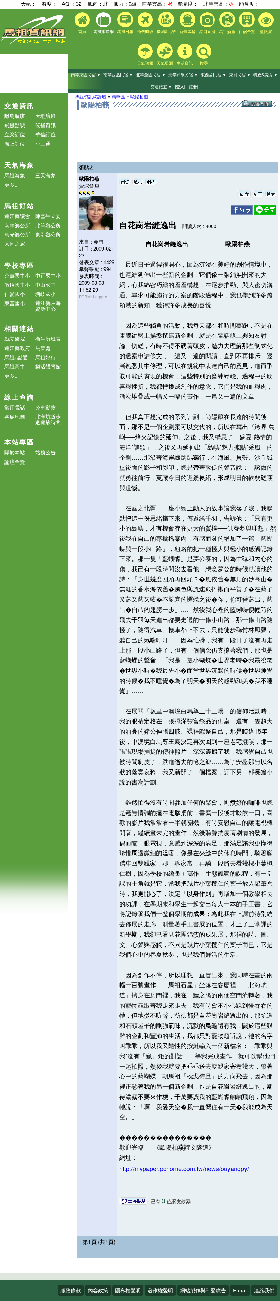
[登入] (180, 86)
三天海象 (45, 175)
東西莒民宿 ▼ (213, 74)
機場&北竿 (166, 31)
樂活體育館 (48, 366)
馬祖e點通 (16, 357)
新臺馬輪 (187, 31)
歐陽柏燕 (139, 96)
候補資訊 (45, 125)
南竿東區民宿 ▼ (86, 74)
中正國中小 (48, 275)
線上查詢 (19, 397)
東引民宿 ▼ (240, 74)
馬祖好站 (19, 205)
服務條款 (70, 1290)
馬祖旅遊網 (103, 31)
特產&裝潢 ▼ (265, 74)
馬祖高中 (14, 366)
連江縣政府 (17, 348)
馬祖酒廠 (227, 31)
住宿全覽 (247, 31)
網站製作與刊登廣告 (203, 1290)
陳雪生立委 (48, 216)
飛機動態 (14, 125)
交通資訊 (19, 105)
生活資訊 (185, 63)
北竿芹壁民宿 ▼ (183, 74)
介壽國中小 (17, 275)
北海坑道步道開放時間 (48, 419)
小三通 (43, 143)
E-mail (240, 1290)
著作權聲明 (160, 1290)
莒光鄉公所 (17, 234)
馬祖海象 (14, 175)
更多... (11, 184)
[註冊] (193, 86)
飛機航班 (145, 31)
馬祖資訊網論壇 (90, 96)
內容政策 (98, 1290)
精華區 (118, 96)
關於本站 (14, 452)
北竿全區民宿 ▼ (151, 74)
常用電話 (14, 407)
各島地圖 (14, 416)
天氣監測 (165, 63)
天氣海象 (19, 165)
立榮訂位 (14, 134)
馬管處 (43, 348)
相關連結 (19, 328)
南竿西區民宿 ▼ (118, 74)
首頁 (82, 31)
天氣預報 (145, 63)
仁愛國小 (14, 294)
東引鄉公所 (48, 234)
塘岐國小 (45, 294)
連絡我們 (264, 1290)
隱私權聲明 (128, 1290)
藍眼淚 (266, 31)
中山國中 (45, 284)
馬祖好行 (45, 357)
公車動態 (45, 407)
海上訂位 (14, 143)
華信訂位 (45, 134)
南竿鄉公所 (17, 225)
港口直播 (207, 31)
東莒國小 (14, 303)
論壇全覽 (14, 462)
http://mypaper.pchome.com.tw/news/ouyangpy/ (184, 1168)
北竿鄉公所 (48, 225)
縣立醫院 (14, 338)
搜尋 (204, 63)
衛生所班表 (48, 338)
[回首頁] (34, 42)
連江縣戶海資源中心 (48, 305)
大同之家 (14, 243)
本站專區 (19, 441)
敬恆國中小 (17, 284)
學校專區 (19, 265)
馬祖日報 (125, 31)
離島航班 (14, 116)
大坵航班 (45, 116)
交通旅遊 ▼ (161, 86)
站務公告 (45, 452)
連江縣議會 (17, 216)
